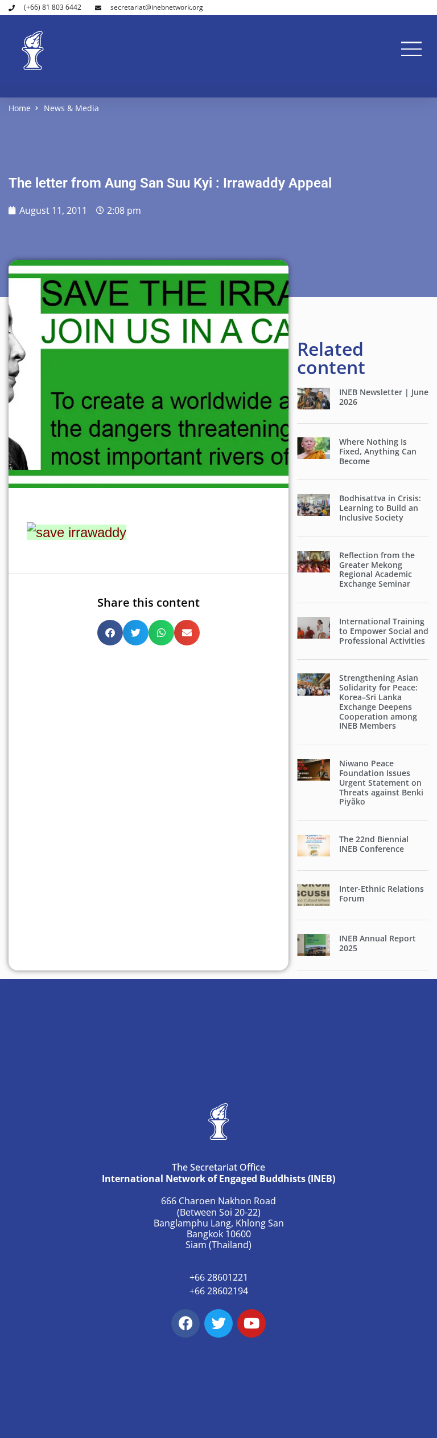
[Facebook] (185, 1323)
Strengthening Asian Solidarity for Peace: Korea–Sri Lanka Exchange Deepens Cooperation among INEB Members (378, 701)
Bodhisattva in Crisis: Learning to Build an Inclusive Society (380, 508)
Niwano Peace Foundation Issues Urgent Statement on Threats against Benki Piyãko (381, 782)
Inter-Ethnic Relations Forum (381, 893)
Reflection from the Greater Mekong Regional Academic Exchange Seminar (377, 569)
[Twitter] (218, 1323)
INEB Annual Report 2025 (377, 943)
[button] (110, 632)
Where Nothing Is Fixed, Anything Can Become (378, 451)
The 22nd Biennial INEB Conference (374, 844)
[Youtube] (251, 1323)
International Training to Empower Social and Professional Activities (383, 631)
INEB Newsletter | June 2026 (383, 397)
